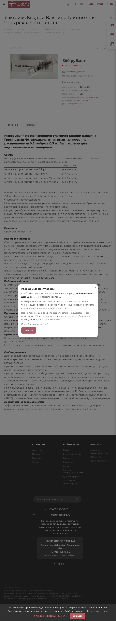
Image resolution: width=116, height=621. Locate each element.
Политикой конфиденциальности (48, 616)
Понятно (29, 330)
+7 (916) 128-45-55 (51, 319)
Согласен (77, 616)
